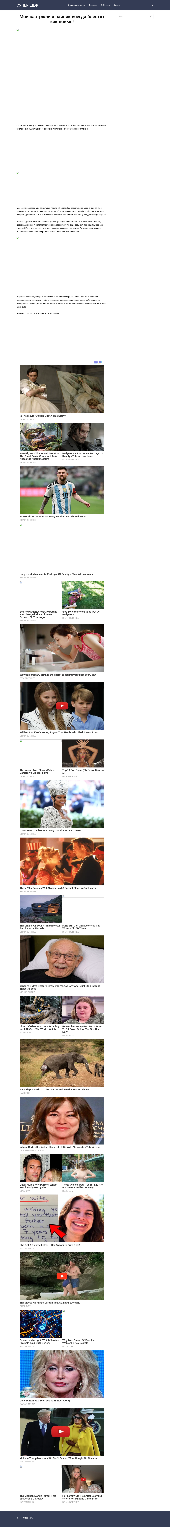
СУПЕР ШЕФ (27, 5)
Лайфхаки (105, 5)
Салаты (116, 5)
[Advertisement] (62, 103)
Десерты (92, 5)
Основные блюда (76, 5)
